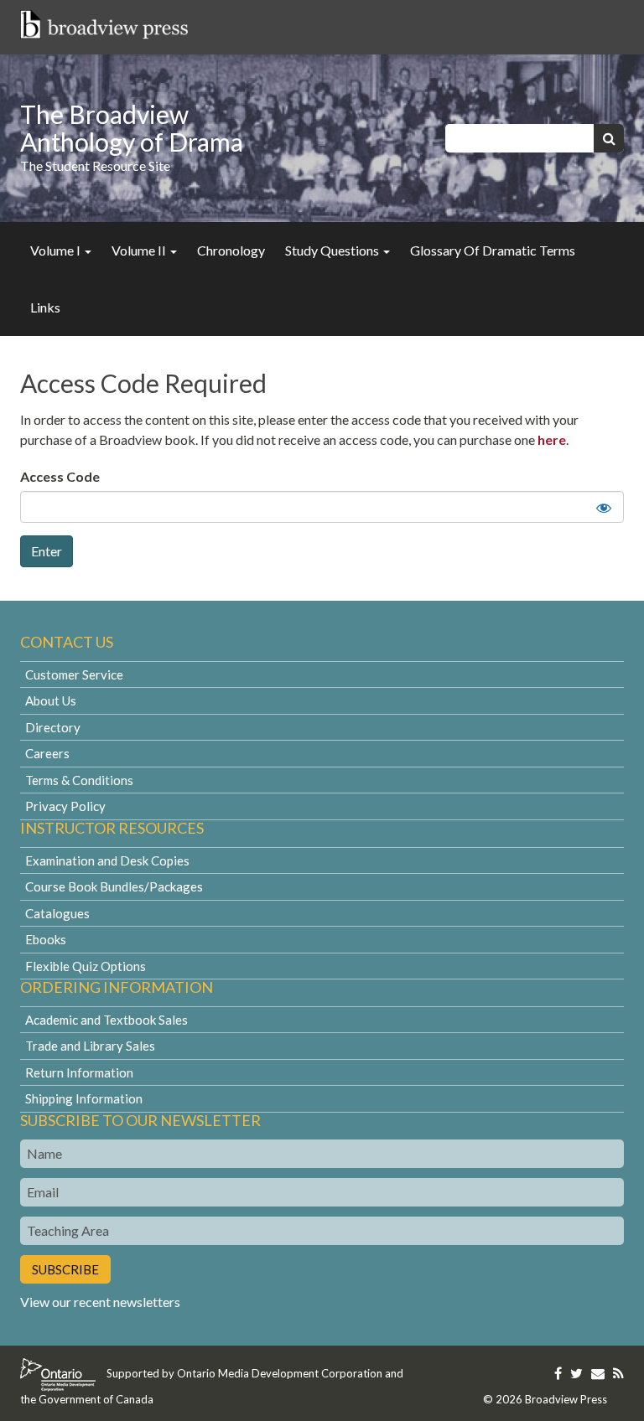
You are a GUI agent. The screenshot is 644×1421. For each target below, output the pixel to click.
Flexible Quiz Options (85, 966)
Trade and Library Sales (90, 1045)
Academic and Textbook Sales (106, 1019)
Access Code (60, 476)
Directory (52, 727)
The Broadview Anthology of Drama (131, 128)
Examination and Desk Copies (107, 860)
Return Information (79, 1072)
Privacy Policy (65, 806)
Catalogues (57, 913)
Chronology (231, 250)
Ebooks (45, 939)
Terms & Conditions (79, 780)
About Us (50, 700)
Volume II (140, 250)
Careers (47, 753)
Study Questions (333, 250)
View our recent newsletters (100, 1302)
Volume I (56, 250)
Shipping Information (84, 1098)
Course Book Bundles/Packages (114, 886)
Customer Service (74, 674)
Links (45, 307)
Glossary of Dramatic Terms (492, 250)
